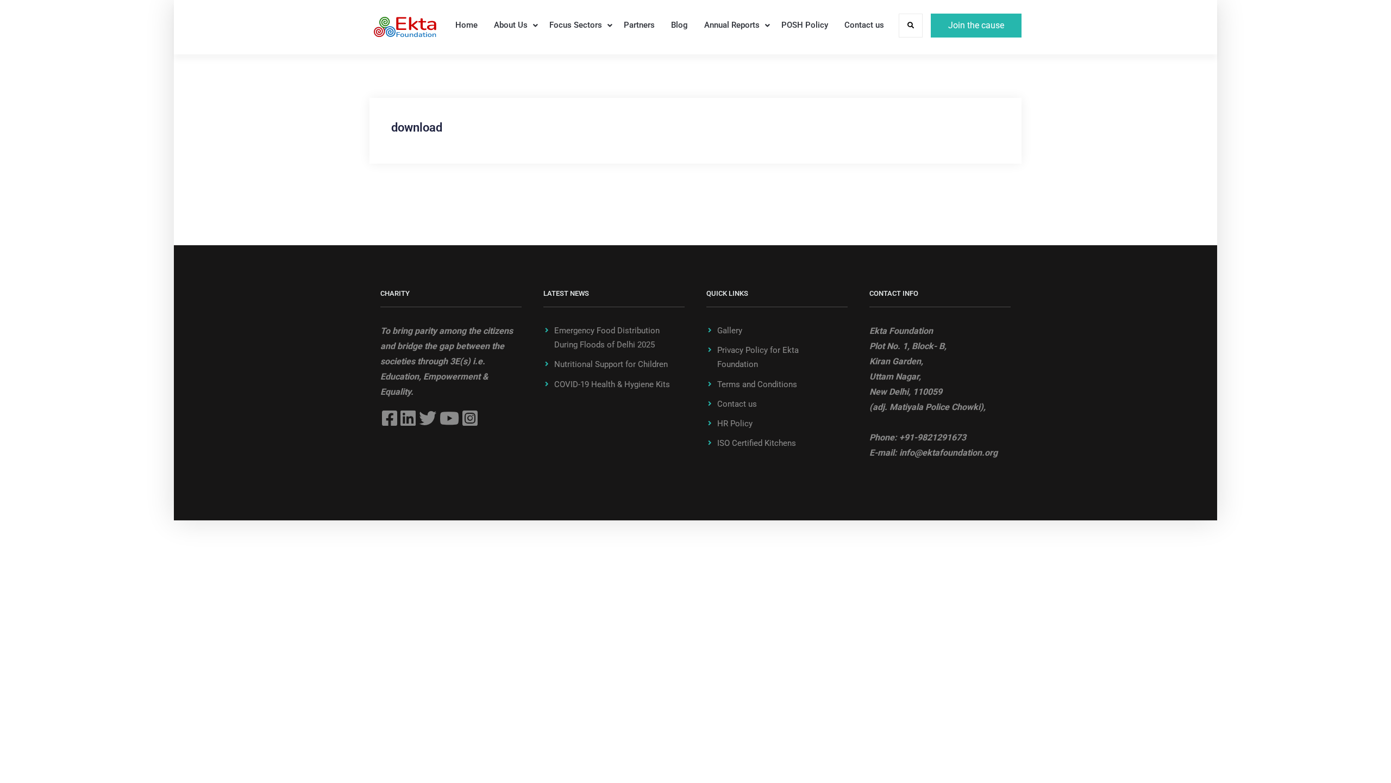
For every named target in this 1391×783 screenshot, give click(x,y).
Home (466, 25)
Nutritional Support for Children (611, 364)
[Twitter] (427, 418)
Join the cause (976, 25)
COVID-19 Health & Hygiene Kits (612, 384)
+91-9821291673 (932, 437)
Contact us (864, 25)
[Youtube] (449, 418)
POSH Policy (804, 25)
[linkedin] (408, 418)
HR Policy (735, 423)
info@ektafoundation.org (948, 453)
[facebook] (389, 418)
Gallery (729, 330)
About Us (511, 25)
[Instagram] (470, 418)
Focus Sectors (575, 25)
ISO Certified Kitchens (756, 443)
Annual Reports (732, 25)
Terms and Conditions (757, 384)
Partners (639, 25)
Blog (679, 25)
